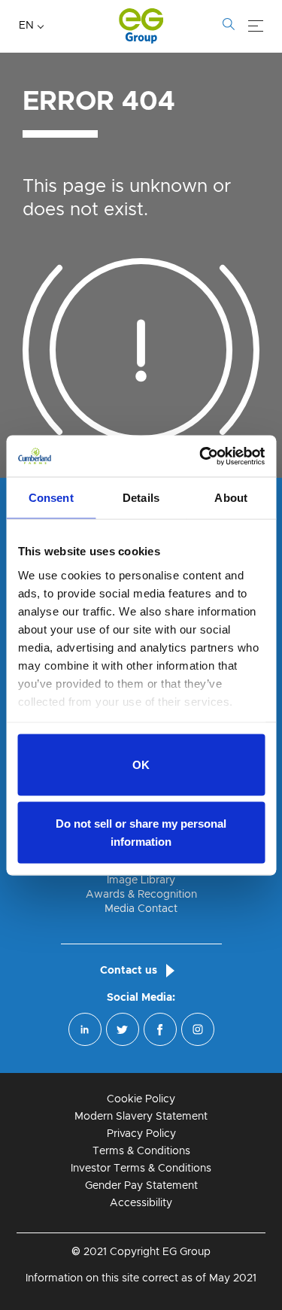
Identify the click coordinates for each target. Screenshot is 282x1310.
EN (26, 25)
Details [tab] (141, 497)
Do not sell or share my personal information (141, 831)
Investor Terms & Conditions (141, 1168)
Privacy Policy (141, 1134)
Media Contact (141, 909)
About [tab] (230, 497)
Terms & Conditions (141, 1151)
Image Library (141, 880)
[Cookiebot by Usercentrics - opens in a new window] (201, 456)
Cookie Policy (141, 1099)
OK (141, 764)
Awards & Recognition (141, 894)
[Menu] (255, 26)
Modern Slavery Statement (141, 1116)
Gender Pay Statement (141, 1186)
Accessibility (141, 1203)
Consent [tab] (51, 497)
